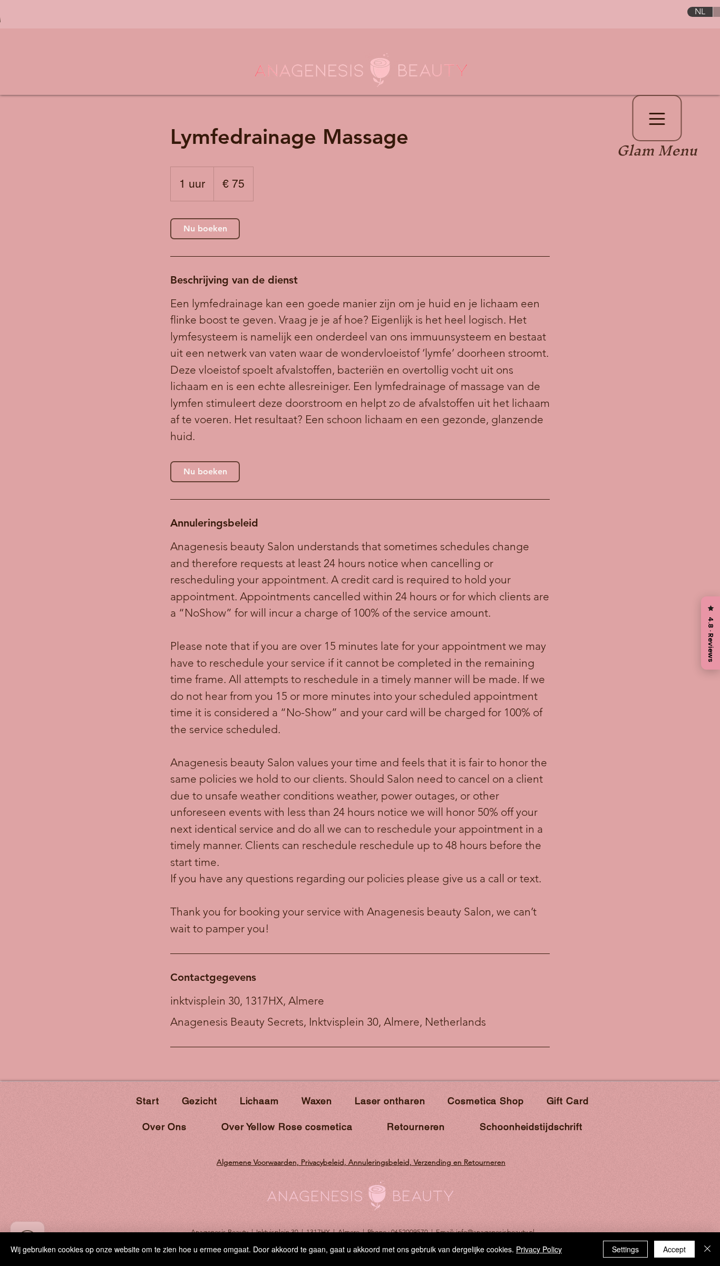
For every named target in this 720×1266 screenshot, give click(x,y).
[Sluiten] (707, 1249)
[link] (205, 228)
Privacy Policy (539, 1249)
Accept (674, 1249)
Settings (625, 1249)
